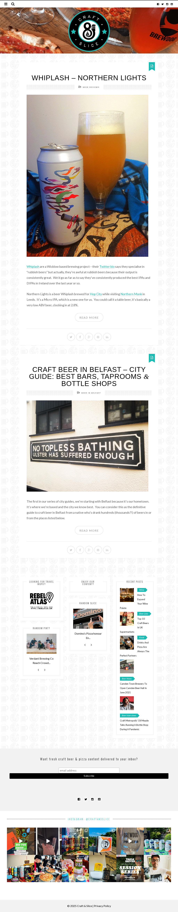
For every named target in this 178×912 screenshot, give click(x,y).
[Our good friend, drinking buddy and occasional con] (130, 868)
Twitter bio (107, 266)
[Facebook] (158, 3)
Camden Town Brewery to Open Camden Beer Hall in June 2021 (133, 688)
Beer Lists (143, 613)
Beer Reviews (91, 87)
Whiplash (33, 266)
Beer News (126, 678)
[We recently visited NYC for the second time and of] (48, 868)
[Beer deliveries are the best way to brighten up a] (75, 841)
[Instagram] (167, 3)
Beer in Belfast (91, 393)
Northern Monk (131, 294)
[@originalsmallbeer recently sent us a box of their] (157, 841)
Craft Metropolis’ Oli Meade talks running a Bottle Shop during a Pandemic (134, 725)
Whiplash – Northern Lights (89, 77)
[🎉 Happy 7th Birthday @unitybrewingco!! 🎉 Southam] (20, 868)
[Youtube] (171, 3)
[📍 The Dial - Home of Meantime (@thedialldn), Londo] (20, 841)
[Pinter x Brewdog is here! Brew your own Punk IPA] (130, 841)
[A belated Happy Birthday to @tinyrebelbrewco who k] (75, 868)
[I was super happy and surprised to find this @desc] (102, 868)
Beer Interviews (129, 715)
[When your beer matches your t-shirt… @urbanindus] (157, 868)
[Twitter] (162, 3)
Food (141, 637)
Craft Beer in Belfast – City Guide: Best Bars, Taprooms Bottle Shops (89, 376)
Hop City (96, 294)
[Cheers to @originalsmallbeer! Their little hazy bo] (102, 841)
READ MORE (89, 317)
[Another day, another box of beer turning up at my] (48, 841)
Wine (141, 590)
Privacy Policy (102, 905)
